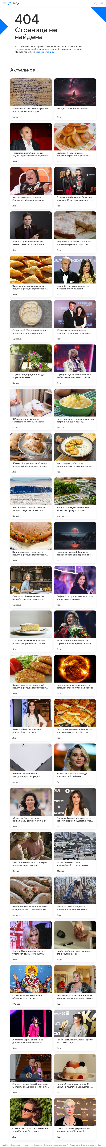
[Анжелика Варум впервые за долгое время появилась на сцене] (31, 1030)
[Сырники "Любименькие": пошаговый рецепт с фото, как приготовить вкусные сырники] (75, 143)
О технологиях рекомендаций (56, 1145)
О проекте (38, 1145)
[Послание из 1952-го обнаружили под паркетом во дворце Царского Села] (31, 99)
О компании (15, 1145)
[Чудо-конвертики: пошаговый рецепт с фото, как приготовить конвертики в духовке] (31, 276)
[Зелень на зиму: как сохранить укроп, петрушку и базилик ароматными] (75, 498)
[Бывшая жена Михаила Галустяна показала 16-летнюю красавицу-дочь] (75, 188)
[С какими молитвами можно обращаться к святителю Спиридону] (31, 986)
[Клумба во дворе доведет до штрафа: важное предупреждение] (31, 365)
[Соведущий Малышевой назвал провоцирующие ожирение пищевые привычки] (31, 321)
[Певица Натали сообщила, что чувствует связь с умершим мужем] (31, 941)
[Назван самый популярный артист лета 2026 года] (75, 1030)
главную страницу (45, 52)
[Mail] (9, 3)
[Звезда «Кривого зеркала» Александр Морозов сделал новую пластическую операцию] (31, 188)
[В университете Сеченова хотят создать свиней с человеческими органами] (31, 897)
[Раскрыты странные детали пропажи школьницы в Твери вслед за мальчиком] (75, 897)
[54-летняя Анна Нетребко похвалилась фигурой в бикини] (31, 808)
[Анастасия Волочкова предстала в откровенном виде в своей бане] (75, 986)
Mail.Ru (6, 1145)
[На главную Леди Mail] (15, 3)
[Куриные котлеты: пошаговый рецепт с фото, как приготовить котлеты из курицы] (31, 675)
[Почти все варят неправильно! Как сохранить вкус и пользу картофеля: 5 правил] (75, 409)
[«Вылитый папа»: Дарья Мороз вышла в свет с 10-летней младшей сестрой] (75, 1119)
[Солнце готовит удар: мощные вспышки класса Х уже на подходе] (75, 675)
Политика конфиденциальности (83, 1145)
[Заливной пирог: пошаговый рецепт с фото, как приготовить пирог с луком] (31, 542)
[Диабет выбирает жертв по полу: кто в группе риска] (75, 941)
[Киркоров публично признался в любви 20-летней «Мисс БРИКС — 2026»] (75, 365)
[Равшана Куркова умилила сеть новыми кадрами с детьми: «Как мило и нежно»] (75, 808)
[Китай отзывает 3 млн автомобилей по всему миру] (75, 853)
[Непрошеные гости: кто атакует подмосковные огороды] (31, 853)
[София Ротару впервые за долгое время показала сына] (75, 587)
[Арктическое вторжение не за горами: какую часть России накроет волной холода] (31, 498)
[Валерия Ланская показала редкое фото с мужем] (31, 720)
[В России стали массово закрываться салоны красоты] (31, 409)
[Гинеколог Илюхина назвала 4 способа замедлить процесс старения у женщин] (31, 587)
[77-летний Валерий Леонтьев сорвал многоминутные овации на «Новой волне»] (75, 631)
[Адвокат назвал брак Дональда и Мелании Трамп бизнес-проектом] (31, 1074)
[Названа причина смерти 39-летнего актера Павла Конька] (31, 232)
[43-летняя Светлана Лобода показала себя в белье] (75, 764)
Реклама (26, 1145)
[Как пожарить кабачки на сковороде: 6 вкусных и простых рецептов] (75, 454)
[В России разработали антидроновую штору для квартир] (31, 764)
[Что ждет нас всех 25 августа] (75, 99)
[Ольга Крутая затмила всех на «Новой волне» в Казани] (75, 276)
